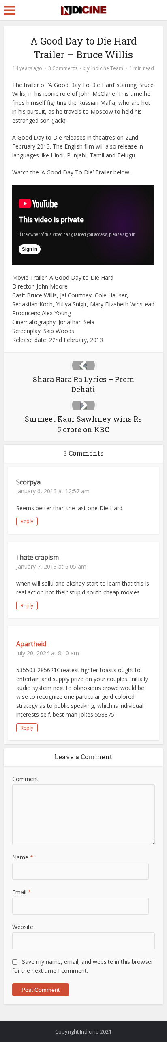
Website (22, 927)
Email (21, 892)
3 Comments (62, 68)
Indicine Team (107, 68)
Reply (27, 521)
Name (22, 857)
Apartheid (31, 643)
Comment (25, 779)
